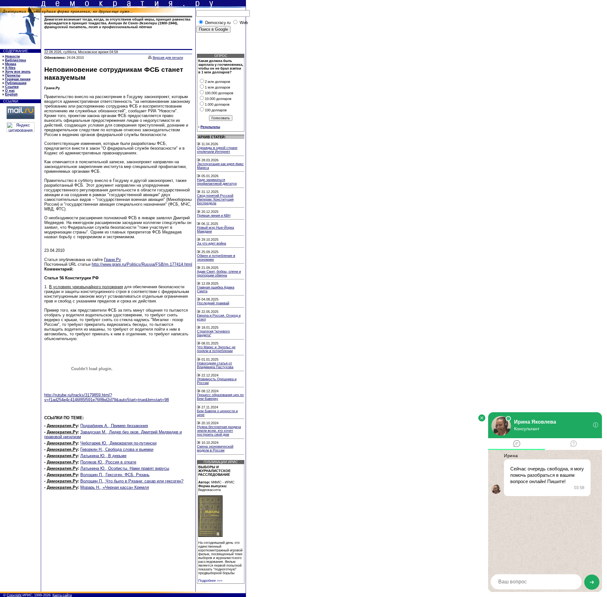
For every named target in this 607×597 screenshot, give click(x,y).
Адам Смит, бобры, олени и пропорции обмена (219, 273)
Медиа (10, 64)
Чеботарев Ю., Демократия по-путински (118, 443)
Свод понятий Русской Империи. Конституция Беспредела (215, 199)
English (11, 94)
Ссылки (12, 87)
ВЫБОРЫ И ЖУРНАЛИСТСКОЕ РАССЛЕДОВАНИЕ (214, 470)
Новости (12, 56)
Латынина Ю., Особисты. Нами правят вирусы (124, 468)
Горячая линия (17, 79)
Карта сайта (62, 595)
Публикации (16, 83)
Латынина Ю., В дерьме (103, 455)
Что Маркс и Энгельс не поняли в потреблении (216, 349)
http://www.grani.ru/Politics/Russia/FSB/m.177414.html (142, 264)
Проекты (12, 75)
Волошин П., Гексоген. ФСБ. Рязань (115, 474)
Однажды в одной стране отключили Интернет (217, 149)
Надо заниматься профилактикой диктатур (217, 181)
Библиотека (15, 60)
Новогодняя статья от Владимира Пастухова (215, 365)
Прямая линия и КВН (213, 215)
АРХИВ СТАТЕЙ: (212, 137)
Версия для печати (168, 57)
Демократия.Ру (62, 425)
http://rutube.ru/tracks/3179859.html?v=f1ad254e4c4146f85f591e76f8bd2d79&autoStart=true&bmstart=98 (106, 397)
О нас (10, 90)
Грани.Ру (112, 259)
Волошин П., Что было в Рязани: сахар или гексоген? (131, 481)
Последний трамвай (213, 303)
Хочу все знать (18, 71)
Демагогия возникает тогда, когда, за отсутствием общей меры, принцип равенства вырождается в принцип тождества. (117, 23)
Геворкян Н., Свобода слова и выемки (116, 449)
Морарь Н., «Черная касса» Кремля (114, 487)
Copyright (14, 595)
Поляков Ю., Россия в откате (108, 462)
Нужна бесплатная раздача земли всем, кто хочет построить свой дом (219, 430)
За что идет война (211, 243)
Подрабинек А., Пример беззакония (114, 425)
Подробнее (210, 580)
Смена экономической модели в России (215, 448)
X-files (10, 68)
